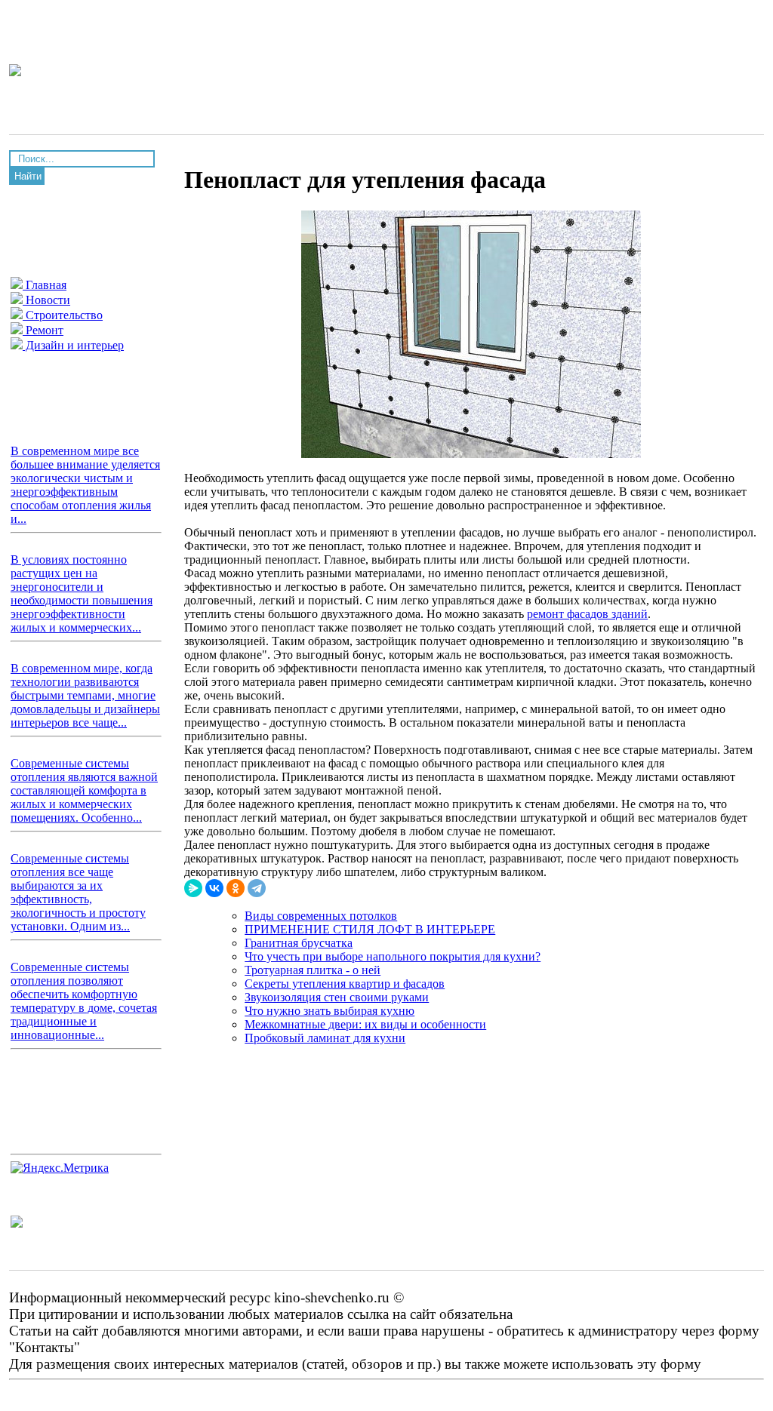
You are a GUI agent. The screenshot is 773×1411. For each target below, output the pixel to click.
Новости (46, 300)
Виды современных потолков (321, 915)
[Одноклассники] (235, 888)
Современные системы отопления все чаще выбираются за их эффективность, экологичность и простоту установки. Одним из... (78, 892)
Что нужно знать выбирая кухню (329, 1010)
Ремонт (43, 330)
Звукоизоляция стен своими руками (337, 997)
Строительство (63, 315)
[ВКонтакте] (214, 888)
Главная (44, 284)
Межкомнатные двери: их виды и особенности (365, 1024)
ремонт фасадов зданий (587, 613)
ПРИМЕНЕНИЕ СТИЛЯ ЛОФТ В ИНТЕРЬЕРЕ (370, 929)
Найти (28, 176)
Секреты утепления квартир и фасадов (345, 983)
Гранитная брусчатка (299, 942)
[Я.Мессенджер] (193, 888)
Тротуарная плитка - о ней (312, 970)
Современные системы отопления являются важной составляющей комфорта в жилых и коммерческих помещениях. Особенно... (84, 790)
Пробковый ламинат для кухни (325, 1037)
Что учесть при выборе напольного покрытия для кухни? (392, 956)
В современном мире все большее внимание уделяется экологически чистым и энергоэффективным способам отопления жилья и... (85, 484)
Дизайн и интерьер (73, 345)
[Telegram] (257, 888)
